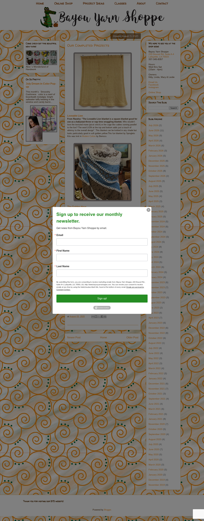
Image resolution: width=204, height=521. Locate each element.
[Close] (148, 210)
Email (59, 235)
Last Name (62, 266)
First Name (62, 250)
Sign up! (102, 298)
